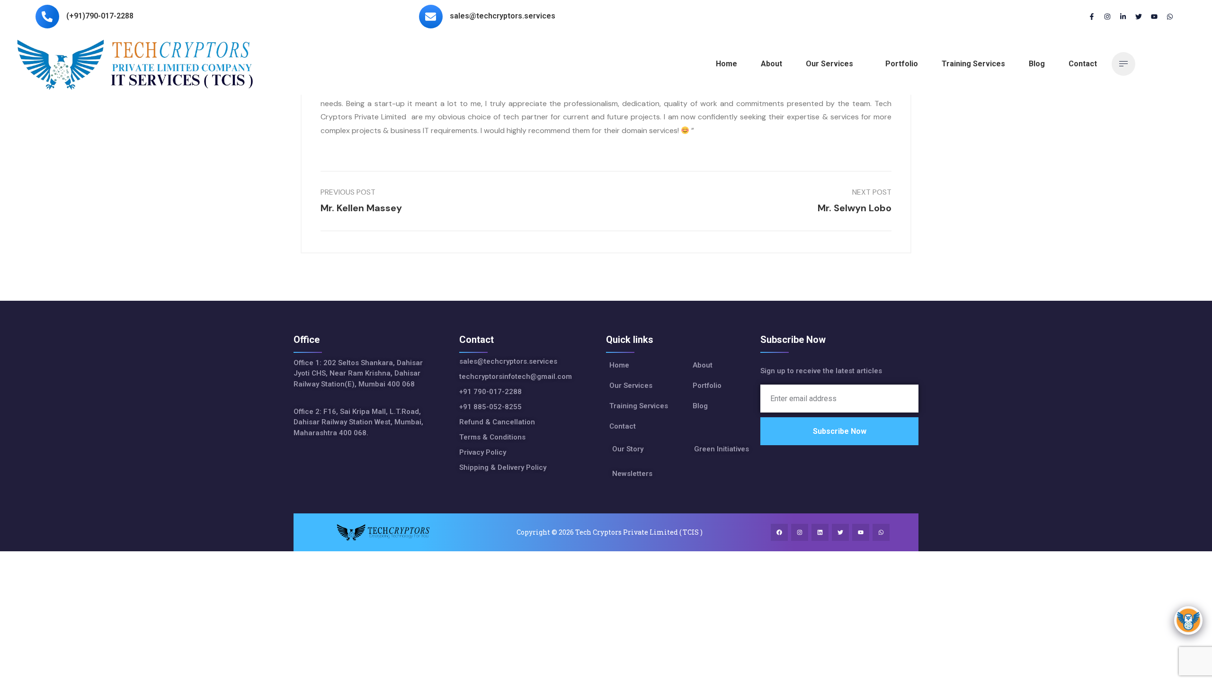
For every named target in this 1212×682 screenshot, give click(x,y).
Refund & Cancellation (497, 422)
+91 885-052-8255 (492, 407)
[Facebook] (779, 532)
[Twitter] (1138, 16)
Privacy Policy (482, 452)
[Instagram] (1107, 16)
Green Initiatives (721, 449)
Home (726, 63)
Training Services (973, 63)
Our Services (829, 63)
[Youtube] (1154, 16)
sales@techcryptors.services (508, 361)
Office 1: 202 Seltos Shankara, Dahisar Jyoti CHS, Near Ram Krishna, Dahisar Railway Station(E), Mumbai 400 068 (358, 373)
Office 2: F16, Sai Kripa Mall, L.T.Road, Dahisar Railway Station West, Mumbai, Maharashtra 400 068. (358, 422)
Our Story (627, 449)
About (771, 63)
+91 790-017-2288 (490, 391)
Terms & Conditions (492, 437)
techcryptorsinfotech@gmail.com (515, 376)
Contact (1083, 63)
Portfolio (901, 63)
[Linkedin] (820, 532)
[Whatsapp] (1169, 16)
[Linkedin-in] (1123, 16)
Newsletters (632, 473)
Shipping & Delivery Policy (502, 467)
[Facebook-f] (1091, 16)
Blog (1037, 63)
